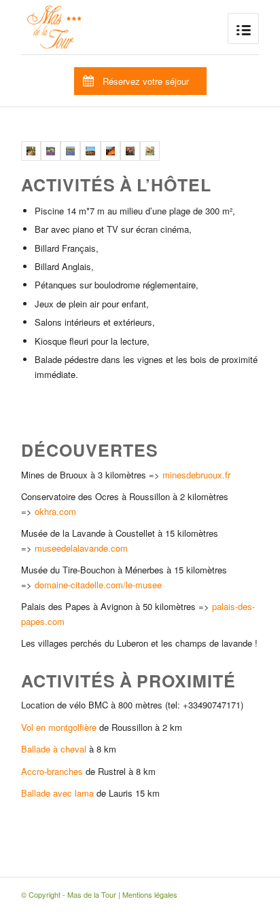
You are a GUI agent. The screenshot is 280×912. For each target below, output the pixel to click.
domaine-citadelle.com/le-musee (98, 584)
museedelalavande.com (80, 548)
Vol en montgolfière (59, 727)
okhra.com (55, 511)
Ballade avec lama (57, 792)
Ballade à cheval (53, 748)
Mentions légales (149, 894)
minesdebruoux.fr (196, 474)
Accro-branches (52, 771)
